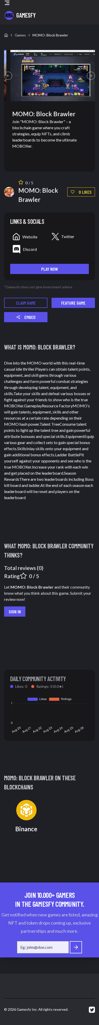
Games (20, 35)
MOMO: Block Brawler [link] (50, 35)
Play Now (49, 269)
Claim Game (26, 303)
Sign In (15, 611)
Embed (30, 317)
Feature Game (73, 303)
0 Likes (85, 192)
